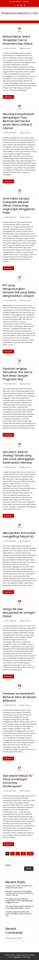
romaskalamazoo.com (19, 13)
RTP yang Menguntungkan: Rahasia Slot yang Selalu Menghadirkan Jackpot (19, 290)
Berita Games (26, 48)
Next (30, 854)
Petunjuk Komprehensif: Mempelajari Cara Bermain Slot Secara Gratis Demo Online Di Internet (18, 121)
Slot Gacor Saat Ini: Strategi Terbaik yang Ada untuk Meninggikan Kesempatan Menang (18, 457)
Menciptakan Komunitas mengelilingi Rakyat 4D (19, 534)
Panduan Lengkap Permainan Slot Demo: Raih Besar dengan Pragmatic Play (18, 374)
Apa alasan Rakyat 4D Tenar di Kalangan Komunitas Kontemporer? (17, 781)
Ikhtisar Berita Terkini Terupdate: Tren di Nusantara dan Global (17, 40)
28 (23, 854)
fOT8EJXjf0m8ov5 (10, 48)
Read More (8, 97)
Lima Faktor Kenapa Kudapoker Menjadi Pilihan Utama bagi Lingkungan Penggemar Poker (19, 206)
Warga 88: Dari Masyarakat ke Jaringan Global (19, 612)
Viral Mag (17, 957)
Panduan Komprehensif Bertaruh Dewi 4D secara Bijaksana (19, 697)
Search (8, 865)
